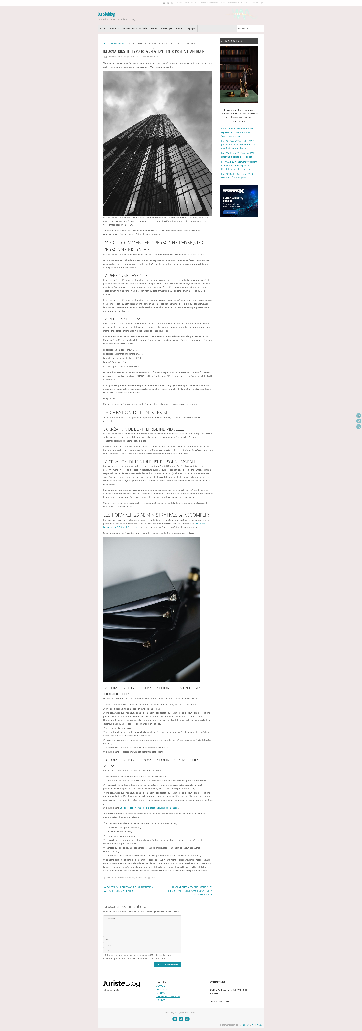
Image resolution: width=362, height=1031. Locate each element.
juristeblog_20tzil (114, 57)
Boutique (189, 3)
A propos (254, 3)
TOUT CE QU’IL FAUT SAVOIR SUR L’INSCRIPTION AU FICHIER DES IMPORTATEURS (128, 889)
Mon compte (233, 3)
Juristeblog (106, 14)
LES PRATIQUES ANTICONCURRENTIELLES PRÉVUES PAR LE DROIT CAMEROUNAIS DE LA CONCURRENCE (190, 891)
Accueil (180, 3)
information (140, 878)
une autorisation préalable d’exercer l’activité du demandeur (149, 808)
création (120, 878)
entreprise (129, 878)
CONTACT (161, 993)
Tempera (245, 1025)
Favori (153, 878)
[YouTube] (164, 3)
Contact (244, 3)
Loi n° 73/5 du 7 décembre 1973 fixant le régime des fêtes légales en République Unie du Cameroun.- (239, 166)
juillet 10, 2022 (134, 57)
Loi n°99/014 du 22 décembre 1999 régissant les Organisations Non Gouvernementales (237, 132)
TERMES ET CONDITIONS (168, 996)
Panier (223, 3)
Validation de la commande (206, 3)
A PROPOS (161, 989)
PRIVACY (160, 1000)
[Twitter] (168, 3)
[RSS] (172, 3)
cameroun (111, 878)
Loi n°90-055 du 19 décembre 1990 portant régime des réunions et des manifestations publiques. (238, 145)
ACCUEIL (160, 986)
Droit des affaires (116, 44)
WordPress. (257, 1025)
